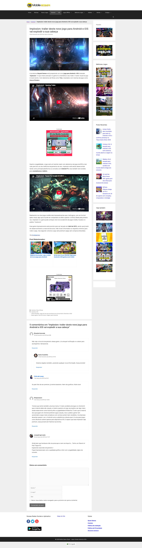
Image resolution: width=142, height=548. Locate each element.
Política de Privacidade (95, 528)
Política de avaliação (94, 525)
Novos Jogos (44, 12)
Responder (35, 348)
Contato (90, 523)
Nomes (98, 12)
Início (28, 22)
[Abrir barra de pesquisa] (113, 17)
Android (53, 12)
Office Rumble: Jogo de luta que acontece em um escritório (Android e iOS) (51, 313)
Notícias (36, 12)
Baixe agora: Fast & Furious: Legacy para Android (44, 315)
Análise (90, 12)
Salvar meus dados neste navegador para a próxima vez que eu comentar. (54, 500)
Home (29, 12)
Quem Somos (92, 520)
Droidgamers (36, 235)
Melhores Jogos (79, 12)
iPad (37, 310)
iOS (59, 12)
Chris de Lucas (39, 376)
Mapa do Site (61, 516)
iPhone (41, 310)
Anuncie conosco (93, 530)
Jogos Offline (66, 12)
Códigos (107, 12)
